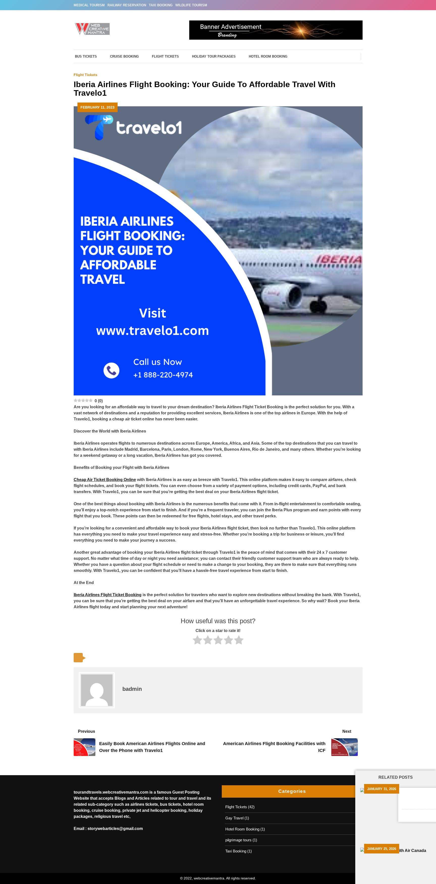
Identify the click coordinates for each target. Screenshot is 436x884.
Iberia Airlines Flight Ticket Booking (108, 595)
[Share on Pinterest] (115, 657)
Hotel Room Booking (268, 56)
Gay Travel (234, 818)
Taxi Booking (161, 5)
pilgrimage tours (238, 840)
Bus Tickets (86, 56)
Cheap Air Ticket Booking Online (105, 479)
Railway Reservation (126, 5)
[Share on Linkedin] (127, 657)
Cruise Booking (124, 56)
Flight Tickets (165, 56)
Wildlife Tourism (191, 5)
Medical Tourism (89, 5)
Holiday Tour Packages (214, 56)
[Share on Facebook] (104, 657)
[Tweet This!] (92, 657)
